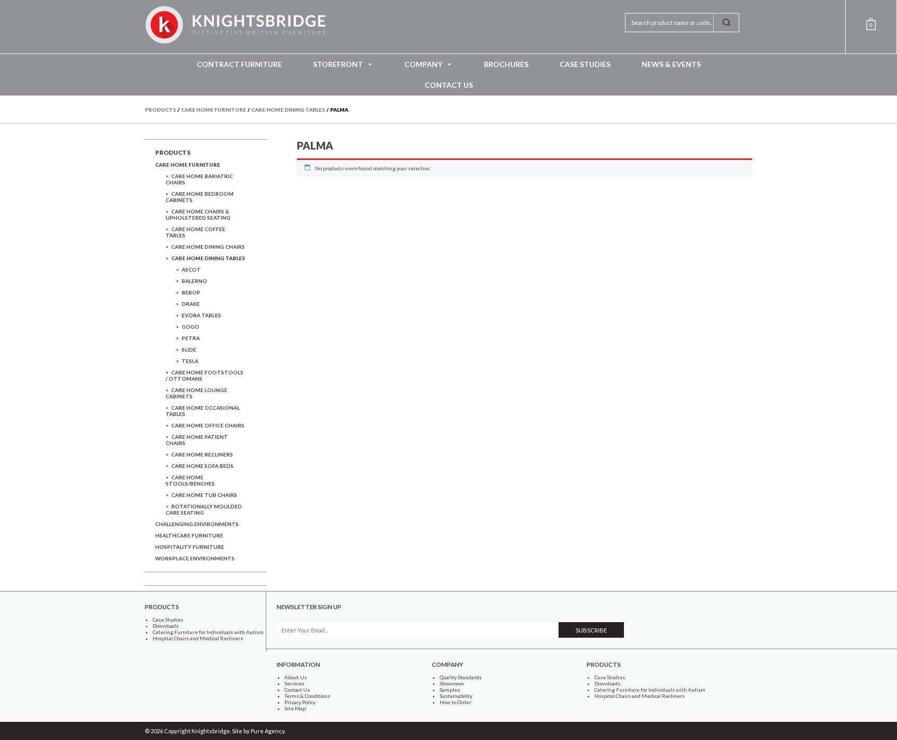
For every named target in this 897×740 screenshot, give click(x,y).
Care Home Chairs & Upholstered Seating (198, 214)
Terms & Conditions (307, 696)
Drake (191, 304)
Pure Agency (267, 731)
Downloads (166, 626)
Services (294, 683)
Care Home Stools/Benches (190, 480)
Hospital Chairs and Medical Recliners (198, 638)
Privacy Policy (300, 702)
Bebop (191, 292)
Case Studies (585, 64)
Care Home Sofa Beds (202, 466)
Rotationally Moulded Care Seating (204, 509)
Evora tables (201, 315)
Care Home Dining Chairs (208, 247)
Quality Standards (461, 677)
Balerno (194, 281)
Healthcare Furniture (189, 535)
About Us (295, 677)
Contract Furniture (239, 64)
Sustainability (456, 696)
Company (423, 64)
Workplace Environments (195, 558)
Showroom (452, 683)
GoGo (190, 327)
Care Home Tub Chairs (204, 495)
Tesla (190, 361)
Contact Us (449, 84)
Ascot (191, 269)
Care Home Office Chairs (207, 425)
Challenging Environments (197, 524)
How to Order (455, 702)
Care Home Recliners (202, 454)
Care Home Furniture (187, 165)
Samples (450, 690)
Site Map (295, 708)
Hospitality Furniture (189, 547)
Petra (191, 338)
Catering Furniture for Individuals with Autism (208, 632)
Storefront (338, 64)
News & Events (671, 64)
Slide (189, 349)
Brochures (506, 64)
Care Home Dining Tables (208, 258)
